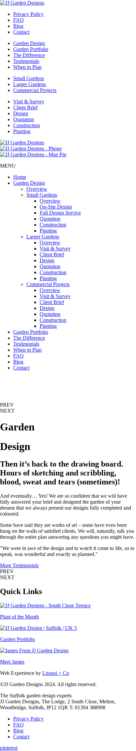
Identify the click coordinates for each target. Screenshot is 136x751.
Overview (36, 189)
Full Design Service (60, 213)
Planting (21, 131)
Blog (18, 26)
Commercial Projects (34, 90)
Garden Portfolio (30, 49)
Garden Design (29, 43)
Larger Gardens (29, 84)
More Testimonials (19, 565)
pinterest (8, 748)
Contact (21, 32)
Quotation (23, 119)
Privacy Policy (28, 14)
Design (20, 113)
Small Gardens (28, 78)
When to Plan (27, 67)
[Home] (22, 3)
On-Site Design (56, 207)
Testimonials (26, 61)
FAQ (18, 20)
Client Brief (25, 107)
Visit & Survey (28, 101)
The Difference (29, 55)
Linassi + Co (55, 673)
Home (19, 177)
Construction (26, 125)
